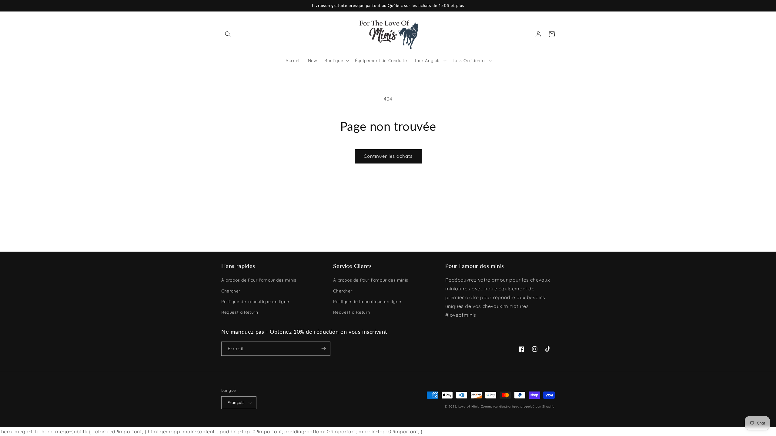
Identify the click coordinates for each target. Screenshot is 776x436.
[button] (228, 34)
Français (236, 402)
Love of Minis (469, 406)
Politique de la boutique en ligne (255, 301)
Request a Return (239, 312)
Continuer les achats (388, 156)
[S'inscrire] (323, 349)
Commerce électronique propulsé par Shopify (518, 406)
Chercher (230, 291)
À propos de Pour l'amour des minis (258, 280)
